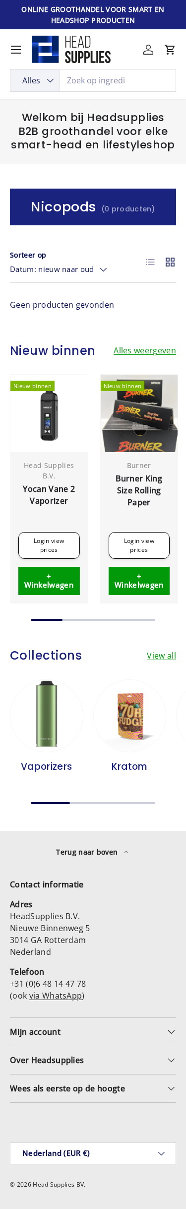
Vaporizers (46, 766)
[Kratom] (130, 716)
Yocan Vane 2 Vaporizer (49, 494)
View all (161, 655)
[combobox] (93, 80)
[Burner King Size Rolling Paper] (139, 413)
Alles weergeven (145, 350)
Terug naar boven (88, 852)
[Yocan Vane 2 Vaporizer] (49, 413)
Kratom (130, 766)
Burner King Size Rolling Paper (139, 490)
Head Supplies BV (58, 1184)
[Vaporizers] (46, 716)
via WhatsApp (55, 995)
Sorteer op (28, 255)
